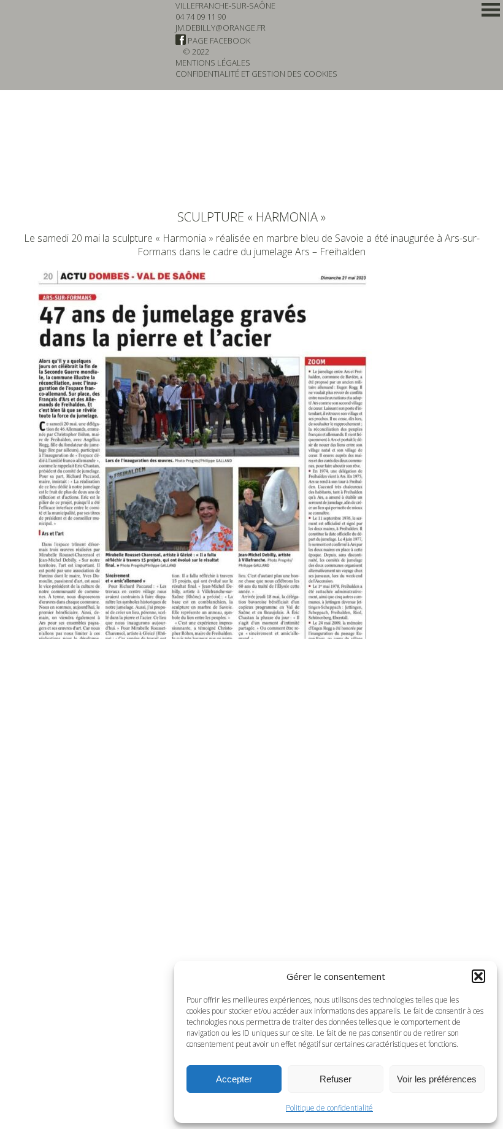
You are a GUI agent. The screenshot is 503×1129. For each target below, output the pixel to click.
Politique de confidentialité (329, 1108)
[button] (478, 976)
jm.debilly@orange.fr (220, 27)
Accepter (234, 1079)
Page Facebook (218, 40)
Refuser (335, 1079)
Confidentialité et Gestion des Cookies (256, 73)
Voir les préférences (437, 1079)
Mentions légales (212, 62)
